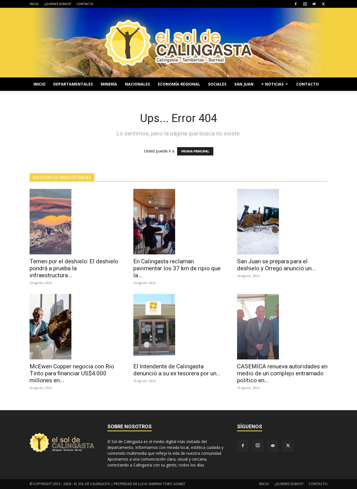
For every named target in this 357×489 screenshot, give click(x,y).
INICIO (34, 4)
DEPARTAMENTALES (73, 84)
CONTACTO (84, 4)
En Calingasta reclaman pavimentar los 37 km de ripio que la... (177, 268)
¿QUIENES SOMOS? (57, 4)
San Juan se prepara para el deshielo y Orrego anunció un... (276, 265)
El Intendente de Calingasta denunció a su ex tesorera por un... (177, 370)
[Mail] (314, 4)
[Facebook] (295, 4)
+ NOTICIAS (272, 84)
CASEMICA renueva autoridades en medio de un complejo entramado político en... (282, 373)
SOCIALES (217, 84)
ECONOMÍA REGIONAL (179, 84)
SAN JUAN (244, 84)
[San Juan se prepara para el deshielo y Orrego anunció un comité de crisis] (282, 221)
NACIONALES (137, 84)
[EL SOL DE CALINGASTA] (178, 42)
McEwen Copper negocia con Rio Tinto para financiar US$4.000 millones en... (72, 373)
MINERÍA (109, 84)
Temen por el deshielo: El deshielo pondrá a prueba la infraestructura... (74, 268)
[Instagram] (305, 4)
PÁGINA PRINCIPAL (195, 151)
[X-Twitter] (323, 4)
